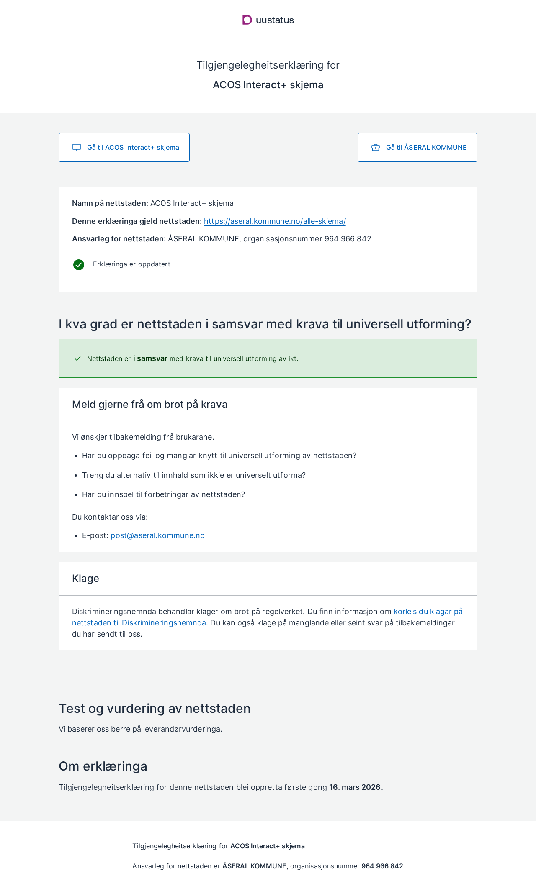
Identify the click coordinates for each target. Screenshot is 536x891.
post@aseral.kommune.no (158, 535)
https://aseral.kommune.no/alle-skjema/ (274, 221)
